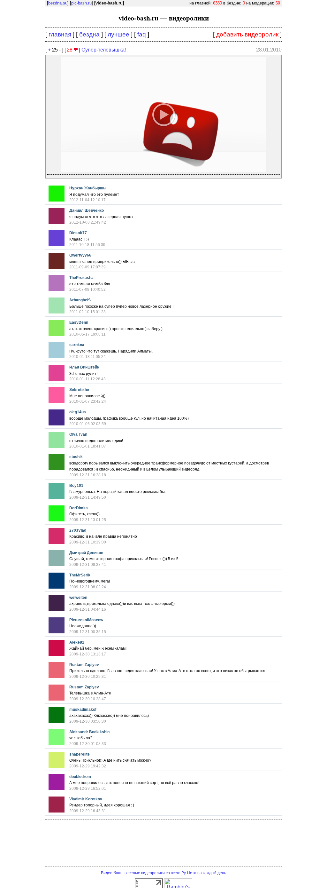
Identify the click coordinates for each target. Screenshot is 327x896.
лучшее (118, 34)
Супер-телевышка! (103, 49)
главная (60, 34)
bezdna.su (57, 3)
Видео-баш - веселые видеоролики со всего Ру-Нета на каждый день (163, 873)
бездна (89, 34)
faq (141, 34)
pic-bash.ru (81, 3)
